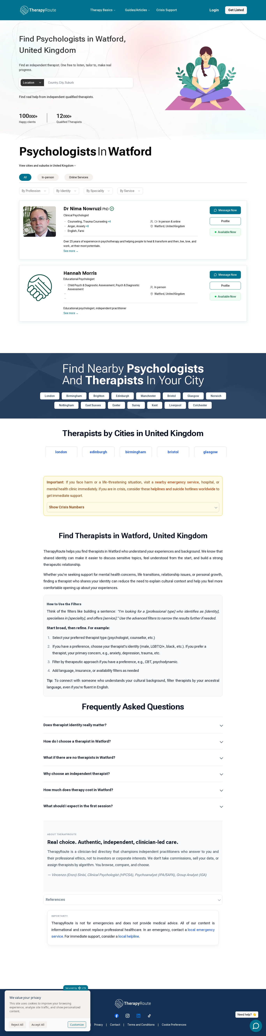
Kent (155, 405)
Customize (77, 1024)
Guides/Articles (136, 10)
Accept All (38, 1024)
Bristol (171, 395)
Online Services (78, 177)
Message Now (227, 210)
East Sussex (93, 405)
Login (214, 10)
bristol (173, 452)
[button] (132, 231)
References (55, 899)
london (61, 452)
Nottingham (66, 405)
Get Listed (236, 10)
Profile (225, 221)
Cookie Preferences (174, 1024)
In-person (48, 177)
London (50, 395)
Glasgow (193, 395)
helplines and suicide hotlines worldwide (183, 489)
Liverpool (175, 405)
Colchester (200, 405)
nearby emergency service (177, 482)
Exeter (116, 405)
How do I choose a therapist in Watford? (77, 741)
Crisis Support (166, 10)
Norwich (216, 395)
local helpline (128, 936)
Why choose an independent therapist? (76, 774)
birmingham (135, 452)
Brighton (98, 395)
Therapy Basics (101, 10)
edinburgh (98, 452)
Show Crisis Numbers (66, 507)
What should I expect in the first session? (78, 806)
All (25, 177)
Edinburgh (122, 395)
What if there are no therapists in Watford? (79, 757)
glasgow (210, 452)
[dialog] (47, 1011)
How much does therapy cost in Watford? (78, 790)
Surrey (136, 405)
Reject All (17, 1024)
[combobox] (32, 82)
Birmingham (74, 395)
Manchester (148, 395)
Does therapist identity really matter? (75, 725)
